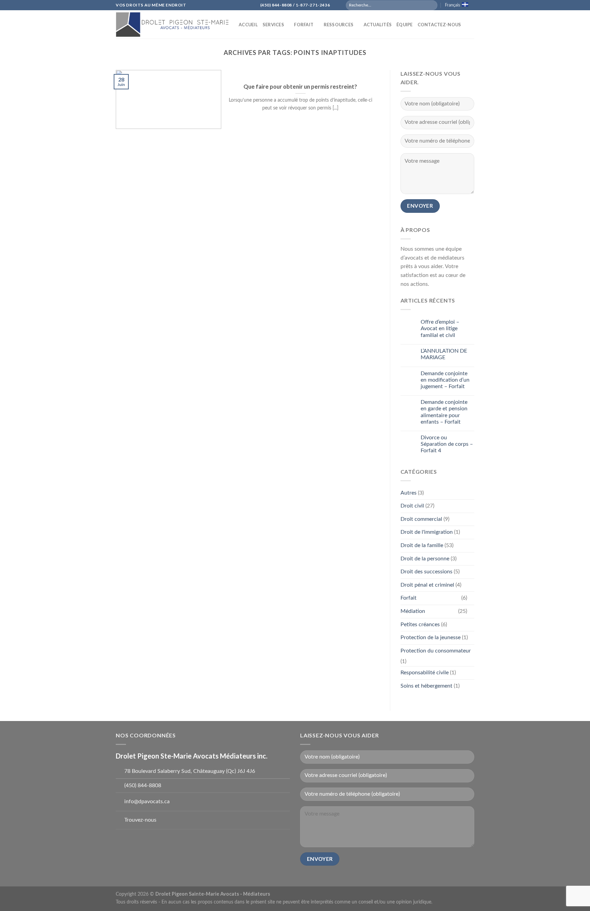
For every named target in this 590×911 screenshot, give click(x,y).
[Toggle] (471, 598)
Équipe (404, 24)
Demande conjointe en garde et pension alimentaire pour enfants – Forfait (444, 412)
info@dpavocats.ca (147, 801)
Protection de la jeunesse (431, 637)
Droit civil (412, 506)
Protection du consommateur (436, 650)
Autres (409, 493)
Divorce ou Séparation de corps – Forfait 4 (447, 444)
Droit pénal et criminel (427, 585)
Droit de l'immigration (427, 532)
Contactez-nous (439, 24)
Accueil (248, 24)
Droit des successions (426, 571)
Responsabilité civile (425, 672)
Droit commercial (421, 519)
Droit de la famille (422, 545)
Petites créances (420, 624)
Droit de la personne (425, 558)
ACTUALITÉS (378, 24)
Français (452, 5)
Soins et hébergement (426, 686)
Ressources (339, 24)
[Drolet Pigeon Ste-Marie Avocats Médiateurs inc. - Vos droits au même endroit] (172, 24)
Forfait (303, 24)
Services (273, 24)
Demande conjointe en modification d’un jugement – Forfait (445, 380)
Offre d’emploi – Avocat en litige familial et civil (440, 328)
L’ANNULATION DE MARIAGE (444, 354)
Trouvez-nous (140, 820)
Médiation (413, 611)
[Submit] (432, 5)
